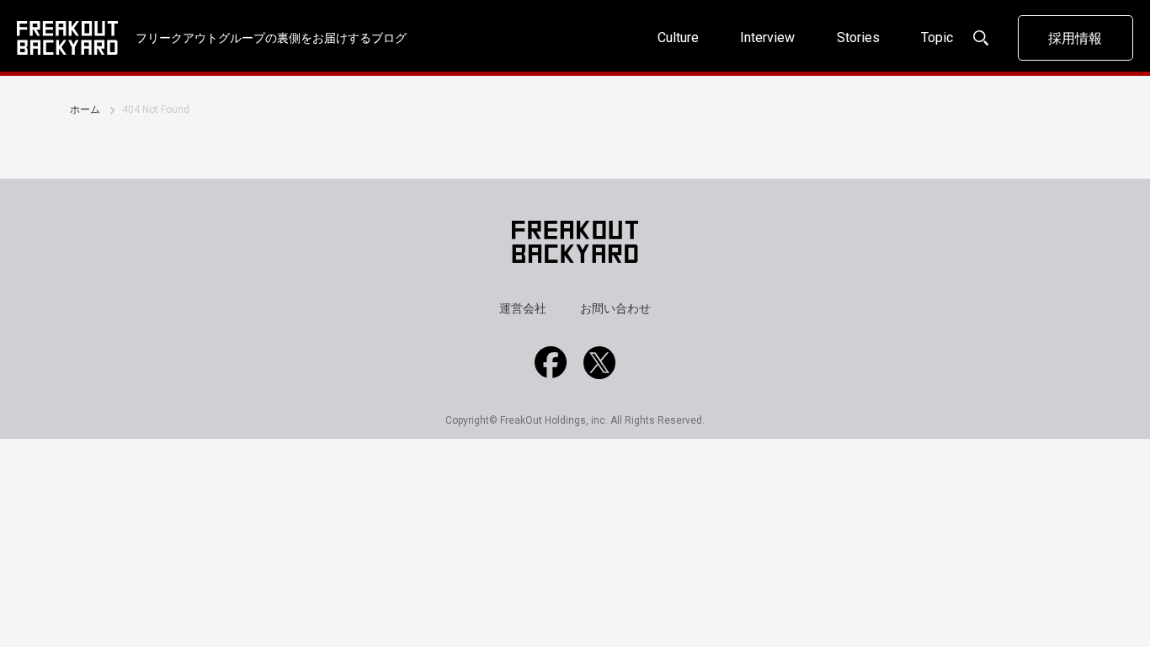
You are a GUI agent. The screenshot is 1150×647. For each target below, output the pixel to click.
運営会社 (522, 308)
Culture (678, 37)
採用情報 (1075, 38)
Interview (767, 37)
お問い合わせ (615, 308)
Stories (858, 37)
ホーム (85, 109)
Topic (937, 37)
